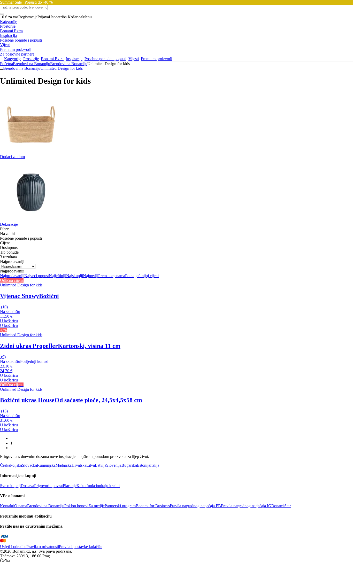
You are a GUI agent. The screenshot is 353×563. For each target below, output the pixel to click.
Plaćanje (69, 485)
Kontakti (7, 506)
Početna (6, 63)
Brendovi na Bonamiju (68, 63)
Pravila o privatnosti (42, 546)
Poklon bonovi (76, 506)
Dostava (27, 485)
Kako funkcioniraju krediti (98, 485)
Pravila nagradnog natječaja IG (246, 506)
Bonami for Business (153, 506)
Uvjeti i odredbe (13, 546)
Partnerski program (120, 506)
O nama (20, 506)
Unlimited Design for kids (61, 68)
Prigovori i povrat (48, 485)
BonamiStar (281, 506)
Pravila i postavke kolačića (80, 546)
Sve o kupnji (10, 485)
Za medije (96, 506)
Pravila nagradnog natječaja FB (195, 506)
